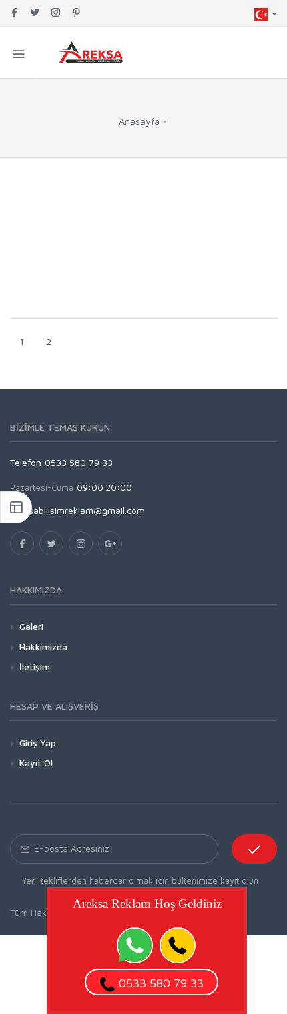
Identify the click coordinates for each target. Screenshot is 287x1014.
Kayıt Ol (36, 762)
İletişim (34, 666)
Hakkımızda (43, 646)
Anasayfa (139, 121)
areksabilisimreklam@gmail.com (77, 510)
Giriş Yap (37, 742)
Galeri (31, 626)
